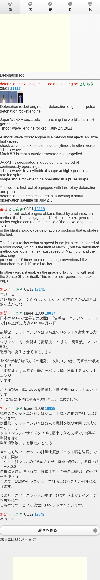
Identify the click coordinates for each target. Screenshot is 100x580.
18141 (39, 289)
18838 (50, 408)
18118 (39, 209)
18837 (50, 313)
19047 (39, 514)
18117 (15, 89)
